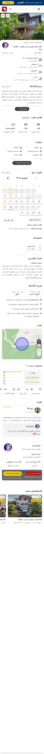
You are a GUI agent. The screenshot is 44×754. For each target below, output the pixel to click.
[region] (22, 344)
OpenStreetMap (36, 359)
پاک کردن (7, 220)
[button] (33, 191)
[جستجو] (10, 9)
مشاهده (8, 3)
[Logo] (4, 9)
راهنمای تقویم (33, 220)
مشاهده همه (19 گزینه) (23, 163)
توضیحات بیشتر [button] (31, 277)
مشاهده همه (23, 109)
